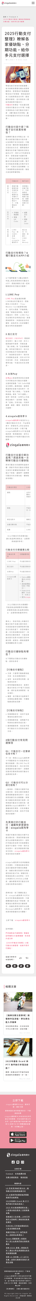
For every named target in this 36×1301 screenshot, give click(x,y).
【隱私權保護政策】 (23, 1289)
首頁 (5, 17)
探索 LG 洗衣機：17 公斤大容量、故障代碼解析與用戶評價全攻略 (17, 1259)
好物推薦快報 (20, 1173)
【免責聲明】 (10, 1289)
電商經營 (24, 1177)
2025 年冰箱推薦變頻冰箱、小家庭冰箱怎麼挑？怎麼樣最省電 (17, 1210)
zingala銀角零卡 (13, 420)
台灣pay (9, 378)
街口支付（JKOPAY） (15, 338)
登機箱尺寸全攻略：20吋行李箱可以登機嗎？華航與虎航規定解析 (18, 1219)
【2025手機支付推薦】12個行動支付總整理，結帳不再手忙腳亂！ (17, 945)
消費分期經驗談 (12, 1177)
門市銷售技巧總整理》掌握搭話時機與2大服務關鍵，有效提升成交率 (18, 935)
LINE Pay (10, 299)
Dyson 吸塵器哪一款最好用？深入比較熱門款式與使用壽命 (17, 1241)
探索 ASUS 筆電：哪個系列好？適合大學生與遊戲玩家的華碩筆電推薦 (17, 1250)
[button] (8, 966)
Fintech (12, 17)
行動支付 (9, 105)
